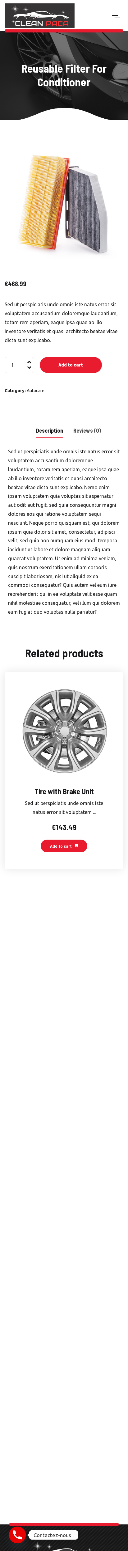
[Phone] (17, 1535)
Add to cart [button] (61, 846)
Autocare (35, 390)
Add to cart (70, 364)
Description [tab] (49, 430)
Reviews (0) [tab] (87, 430)
